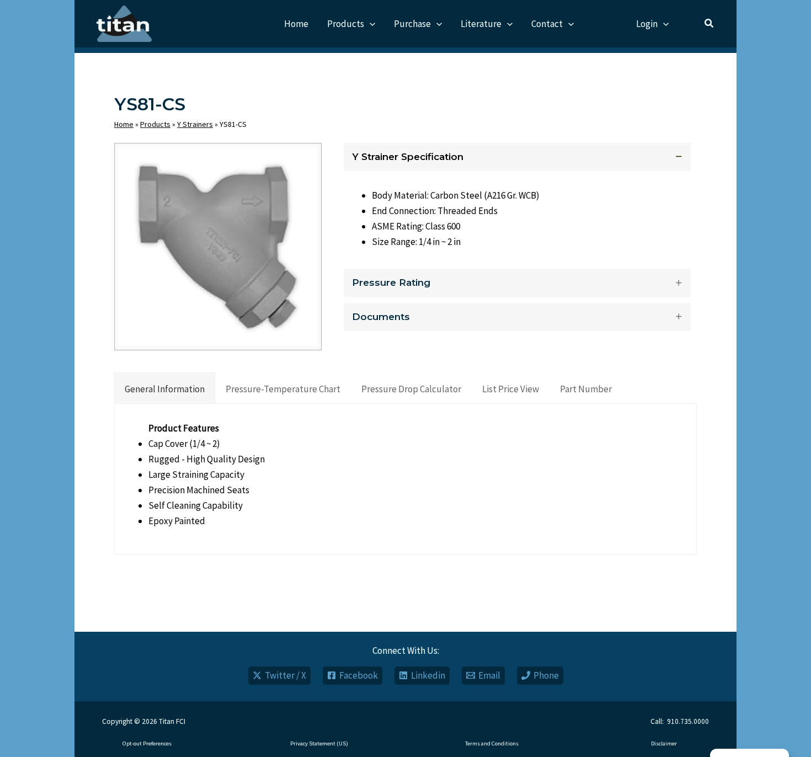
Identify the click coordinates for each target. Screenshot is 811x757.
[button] (369, 24)
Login (647, 24)
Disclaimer (664, 743)
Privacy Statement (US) (319, 743)
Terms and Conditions (492, 743)
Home (124, 124)
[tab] (164, 387)
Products (155, 124)
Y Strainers (195, 124)
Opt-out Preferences (147, 743)
